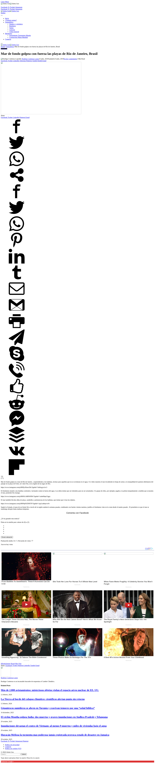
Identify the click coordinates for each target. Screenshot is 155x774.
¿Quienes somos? (11, 20)
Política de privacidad (12, 745)
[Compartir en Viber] (16, 377)
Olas (19, 664)
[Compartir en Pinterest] (16, 247)
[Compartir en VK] (16, 458)
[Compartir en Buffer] (16, 442)
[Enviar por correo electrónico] (16, 296)
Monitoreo (8, 33)
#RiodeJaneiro (5, 664)
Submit (24, 754)
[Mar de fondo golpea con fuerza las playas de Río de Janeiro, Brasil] (41, 114)
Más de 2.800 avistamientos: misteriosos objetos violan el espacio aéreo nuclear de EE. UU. (50, 690)
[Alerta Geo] (10, 11)
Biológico (12, 26)
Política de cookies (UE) (13, 748)
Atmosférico (9, 22)
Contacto (8, 39)
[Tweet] (16, 150)
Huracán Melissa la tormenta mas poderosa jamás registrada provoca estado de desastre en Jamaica (55, 734)
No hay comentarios (70, 59)
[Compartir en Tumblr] (16, 280)
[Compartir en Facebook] (16, 134)
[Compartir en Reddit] (16, 409)
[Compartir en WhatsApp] (16, 166)
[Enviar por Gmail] (16, 312)
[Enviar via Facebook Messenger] (16, 426)
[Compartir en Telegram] (16, 345)
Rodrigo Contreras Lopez (30, 59)
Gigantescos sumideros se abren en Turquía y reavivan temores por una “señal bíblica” (48, 708)
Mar (16, 664)
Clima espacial (14, 32)
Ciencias (12, 30)
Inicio (7, 18)
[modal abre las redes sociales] (16, 182)
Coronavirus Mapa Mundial (18, 37)
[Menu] (2, 15)
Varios (11, 28)
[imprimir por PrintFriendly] (16, 328)
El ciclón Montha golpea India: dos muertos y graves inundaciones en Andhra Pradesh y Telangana (54, 717)
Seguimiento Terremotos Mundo (20, 35)
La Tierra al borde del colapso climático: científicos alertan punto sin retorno (43, 699)
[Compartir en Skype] (16, 361)
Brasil (13, 664)
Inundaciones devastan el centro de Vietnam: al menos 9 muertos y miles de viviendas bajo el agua (54, 725)
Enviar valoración (7, 537)
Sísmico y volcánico (16, 24)
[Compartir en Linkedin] (16, 263)
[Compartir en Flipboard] (16, 474)
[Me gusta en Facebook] (16, 393)
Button (3, 13)
